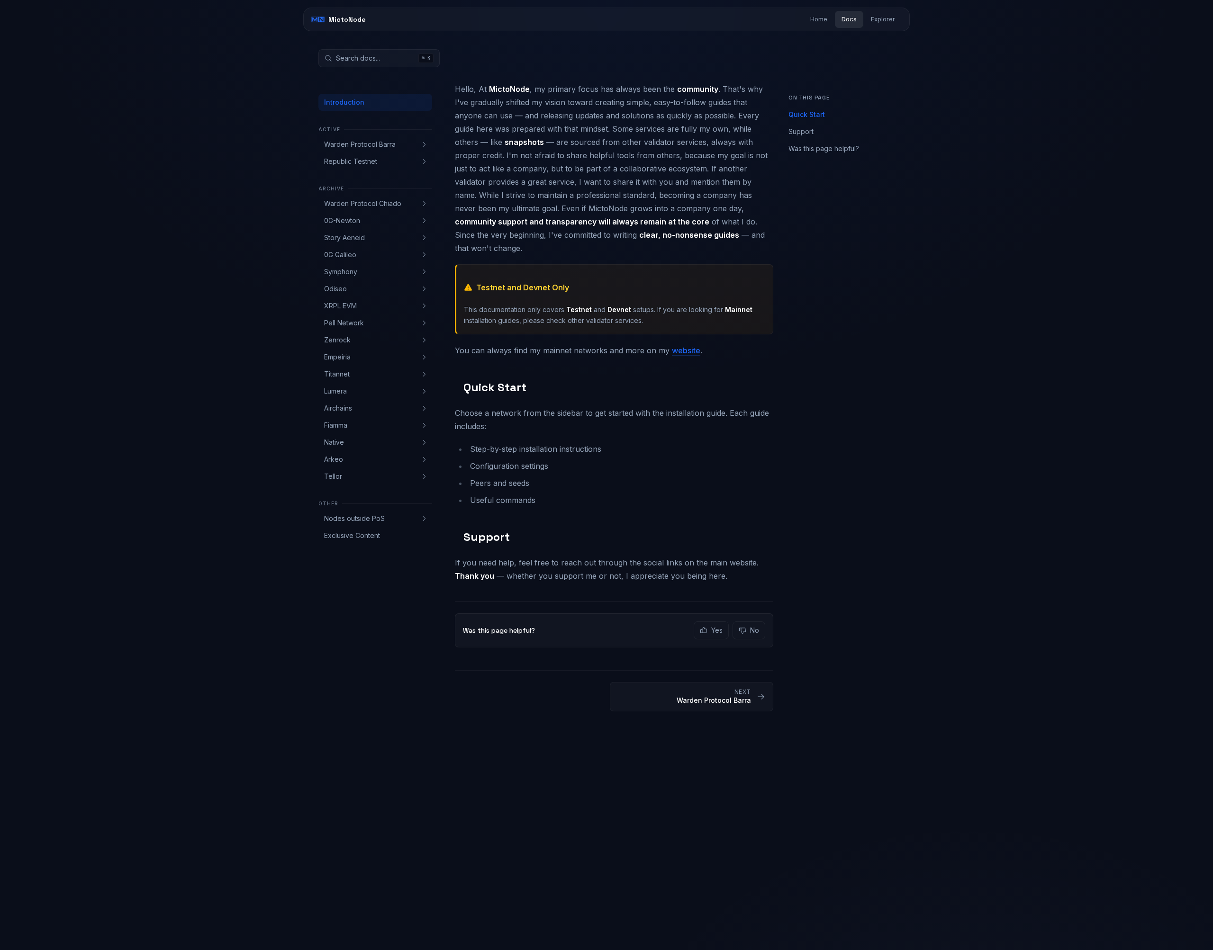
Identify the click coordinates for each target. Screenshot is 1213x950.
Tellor (333, 476)
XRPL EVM (340, 306)
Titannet (337, 374)
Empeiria (337, 357)
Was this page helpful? (823, 148)
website (686, 350)
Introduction (344, 102)
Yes (717, 630)
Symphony (340, 272)
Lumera (335, 391)
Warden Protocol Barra (360, 144)
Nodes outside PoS (354, 518)
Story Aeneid (344, 237)
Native (334, 442)
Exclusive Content (352, 535)
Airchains (338, 408)
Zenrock (337, 340)
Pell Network (344, 323)
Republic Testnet (350, 161)
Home (818, 19)
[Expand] (424, 144)
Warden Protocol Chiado (362, 203)
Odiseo (335, 289)
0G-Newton (342, 220)
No (754, 630)
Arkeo (333, 459)
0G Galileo (340, 255)
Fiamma (335, 425)
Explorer (883, 19)
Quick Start (806, 114)
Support (801, 131)
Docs (849, 19)
